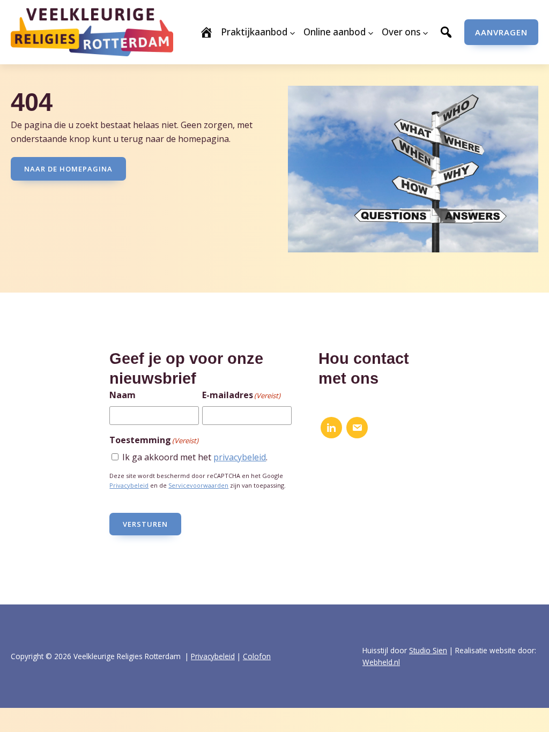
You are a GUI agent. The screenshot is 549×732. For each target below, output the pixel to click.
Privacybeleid (129, 485)
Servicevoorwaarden (198, 485)
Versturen (145, 524)
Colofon (257, 656)
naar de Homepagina (68, 169)
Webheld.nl (381, 662)
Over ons (401, 32)
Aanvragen (501, 32)
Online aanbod (334, 32)
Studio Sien (428, 650)
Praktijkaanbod (254, 32)
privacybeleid (239, 457)
